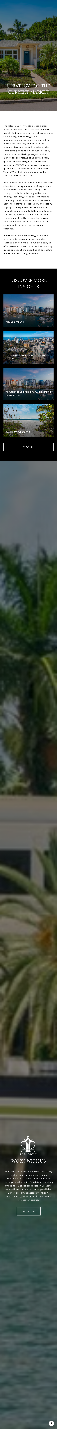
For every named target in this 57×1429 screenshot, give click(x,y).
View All (28, 447)
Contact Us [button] (28, 1211)
